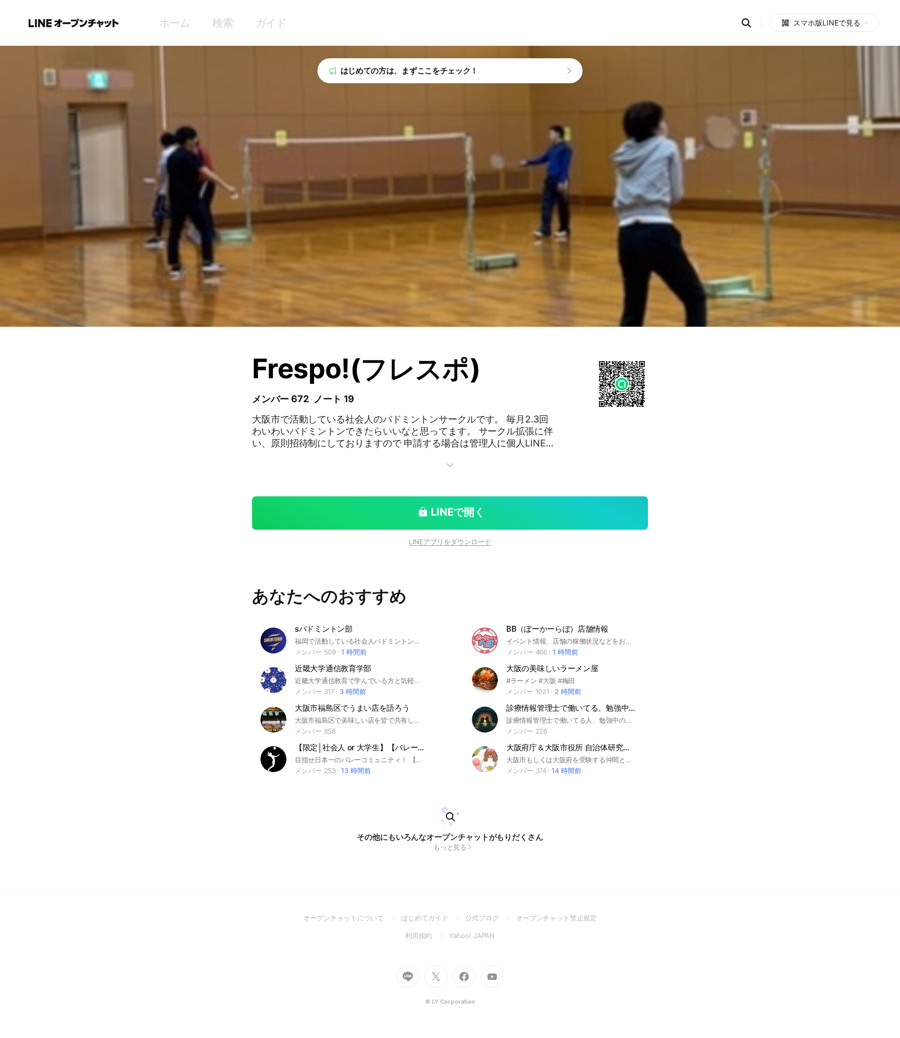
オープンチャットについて (352, 918)
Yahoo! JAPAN (472, 935)
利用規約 (427, 935)
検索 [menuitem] (223, 23)
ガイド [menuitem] (271, 23)
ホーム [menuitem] (174, 23)
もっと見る (450, 847)
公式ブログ (490, 918)
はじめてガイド (433, 918)
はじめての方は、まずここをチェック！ (410, 70)
